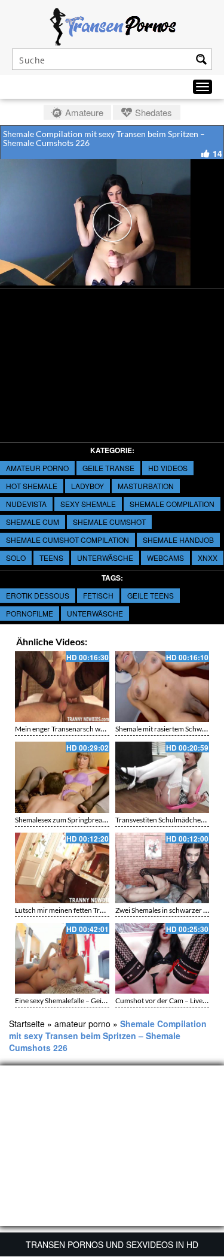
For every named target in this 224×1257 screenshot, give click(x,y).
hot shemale (31, 486)
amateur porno (37, 468)
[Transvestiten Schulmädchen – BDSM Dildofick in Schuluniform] (162, 777)
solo (16, 557)
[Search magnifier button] (201, 59)
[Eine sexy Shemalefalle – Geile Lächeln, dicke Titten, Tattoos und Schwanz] (62, 958)
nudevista (26, 504)
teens (51, 557)
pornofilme (29, 613)
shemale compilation (172, 504)
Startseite (27, 1024)
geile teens (150, 595)
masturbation (146, 486)
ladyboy (87, 486)
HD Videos (168, 468)
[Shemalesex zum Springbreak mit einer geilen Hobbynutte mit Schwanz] (62, 777)
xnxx (207, 557)
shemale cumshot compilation (67, 540)
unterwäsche (105, 557)
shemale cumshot (109, 522)
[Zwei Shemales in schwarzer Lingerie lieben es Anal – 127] (162, 868)
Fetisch (98, 595)
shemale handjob (178, 540)
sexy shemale (88, 504)
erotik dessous (37, 595)
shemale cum (32, 522)
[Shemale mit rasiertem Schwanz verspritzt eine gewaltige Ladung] (162, 686)
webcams (165, 557)
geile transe (108, 468)
